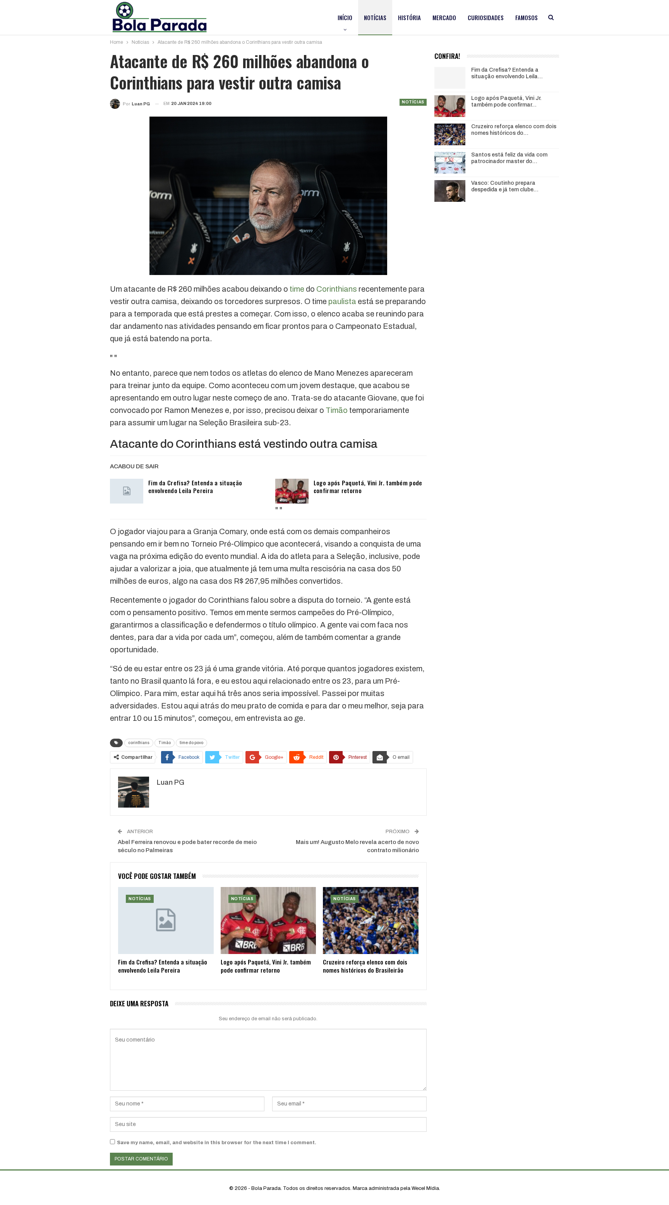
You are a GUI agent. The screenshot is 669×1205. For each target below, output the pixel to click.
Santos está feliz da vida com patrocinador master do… (509, 158)
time (297, 289)
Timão (337, 410)
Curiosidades (486, 17)
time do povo (191, 743)
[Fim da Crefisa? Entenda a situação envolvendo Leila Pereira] (126, 491)
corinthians (138, 743)
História (409, 17)
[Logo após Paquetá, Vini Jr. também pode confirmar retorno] (292, 491)
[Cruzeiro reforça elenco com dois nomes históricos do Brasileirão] (371, 920)
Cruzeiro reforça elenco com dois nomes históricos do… (513, 130)
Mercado (444, 17)
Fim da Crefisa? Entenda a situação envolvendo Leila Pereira (195, 486)
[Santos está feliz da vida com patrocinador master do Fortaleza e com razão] (449, 163)
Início (345, 17)
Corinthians (336, 289)
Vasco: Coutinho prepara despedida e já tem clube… (505, 186)
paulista (342, 301)
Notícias (375, 17)
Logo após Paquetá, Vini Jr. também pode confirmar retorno (368, 486)
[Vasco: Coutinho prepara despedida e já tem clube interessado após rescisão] (449, 191)
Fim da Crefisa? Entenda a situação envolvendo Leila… (507, 73)
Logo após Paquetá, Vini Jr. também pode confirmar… (506, 101)
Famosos (526, 17)
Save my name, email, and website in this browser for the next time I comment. (216, 1142)
